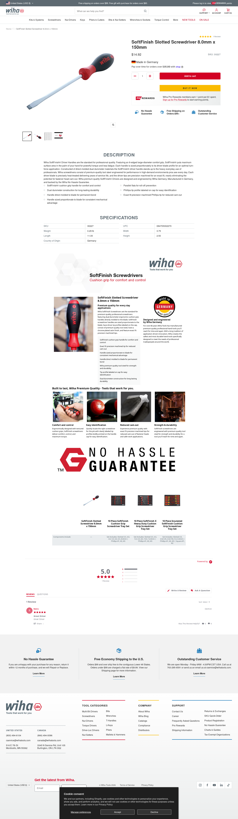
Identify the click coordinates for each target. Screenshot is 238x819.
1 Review (217, 36)
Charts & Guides (212, 730)
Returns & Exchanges (215, 711)
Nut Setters (87, 734)
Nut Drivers (70, 19)
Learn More (39, 673)
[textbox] (211, 603)
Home (8, 28)
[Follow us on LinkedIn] (221, 785)
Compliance (144, 725)
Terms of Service (127, 785)
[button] (39, 623)
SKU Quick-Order (212, 715)
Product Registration (214, 720)
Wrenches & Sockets (140, 19)
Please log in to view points (212, 3)
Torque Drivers (89, 725)
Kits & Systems (36, 19)
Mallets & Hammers (115, 734)
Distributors (143, 730)
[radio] (130, 569)
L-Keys (109, 725)
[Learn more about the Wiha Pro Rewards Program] (145, 98)
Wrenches (111, 715)
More (175, 19)
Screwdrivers (54, 19)
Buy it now (190, 88)
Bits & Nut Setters (117, 19)
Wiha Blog (143, 716)
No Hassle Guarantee (215, 725)
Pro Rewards (178, 725)
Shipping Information (182, 730)
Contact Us (177, 711)
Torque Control (161, 19)
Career (175, 716)
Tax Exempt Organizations (217, 734)
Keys (82, 19)
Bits (108, 711)
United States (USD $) (17, 785)
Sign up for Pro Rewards (175, 99)
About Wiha (144, 711)
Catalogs (142, 720)
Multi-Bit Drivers (90, 711)
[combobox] (205, 602)
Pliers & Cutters (96, 19)
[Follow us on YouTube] (214, 785)
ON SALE (204, 19)
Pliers (109, 730)
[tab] (177, 590)
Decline (154, 812)
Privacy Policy (106, 804)
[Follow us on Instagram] (200, 785)
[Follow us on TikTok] (228, 785)
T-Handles (111, 720)
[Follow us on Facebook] (207, 785)
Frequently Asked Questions (186, 720)
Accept (117, 812)
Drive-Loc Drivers (90, 730)
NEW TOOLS (188, 19)
